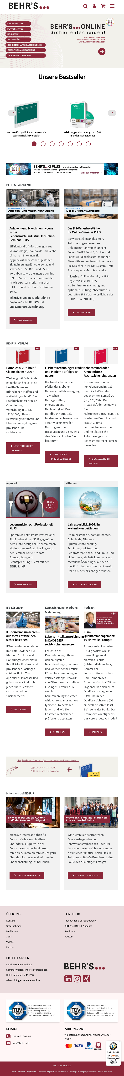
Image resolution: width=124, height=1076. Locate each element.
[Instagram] (77, 978)
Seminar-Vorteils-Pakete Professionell (26, 969)
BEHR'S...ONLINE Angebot (78, 925)
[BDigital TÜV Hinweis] (33, 1010)
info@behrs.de (21, 1043)
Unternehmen (13, 925)
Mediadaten (12, 931)
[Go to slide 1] (34, 143)
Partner (10, 947)
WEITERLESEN (19, 709)
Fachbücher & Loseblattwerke (80, 920)
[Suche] (85, 6)
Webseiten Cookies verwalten (99, 1071)
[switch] (113, 1062)
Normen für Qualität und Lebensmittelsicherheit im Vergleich (26, 134)
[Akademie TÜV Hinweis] (91, 1010)
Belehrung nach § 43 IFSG (20, 975)
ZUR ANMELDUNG (24, 320)
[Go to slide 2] (43, 143)
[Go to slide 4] (61, 143)
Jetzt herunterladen (85, 584)
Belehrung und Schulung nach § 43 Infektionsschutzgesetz (82, 134)
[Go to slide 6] (79, 143)
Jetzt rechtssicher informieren (22, 448)
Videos (10, 941)
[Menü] (112, 6)
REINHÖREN (96, 732)
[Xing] (86, 978)
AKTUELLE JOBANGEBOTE (86, 875)
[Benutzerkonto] (94, 6)
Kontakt (10, 920)
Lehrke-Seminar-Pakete (19, 964)
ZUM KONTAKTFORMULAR (28, 875)
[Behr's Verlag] (29, 5)
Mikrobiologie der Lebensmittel (23, 980)
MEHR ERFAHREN (24, 584)
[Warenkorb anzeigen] (103, 6)
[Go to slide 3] (52, 143)
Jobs (9, 936)
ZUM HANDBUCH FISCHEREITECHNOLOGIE (60, 456)
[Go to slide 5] (70, 143)
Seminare (69, 931)
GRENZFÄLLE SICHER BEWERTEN (98, 461)
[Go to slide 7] (88, 143)
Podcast (68, 936)
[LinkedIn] (68, 978)
